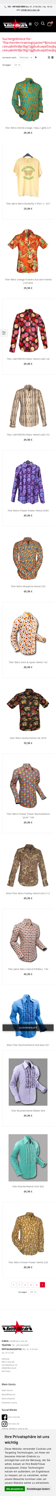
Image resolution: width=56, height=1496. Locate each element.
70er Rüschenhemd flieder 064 (28, 1110)
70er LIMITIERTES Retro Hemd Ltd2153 (28, 434)
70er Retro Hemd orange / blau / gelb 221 (28, 127)
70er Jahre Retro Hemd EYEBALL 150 (28, 969)
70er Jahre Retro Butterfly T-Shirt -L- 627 (28, 203)
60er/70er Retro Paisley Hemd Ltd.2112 (28, 893)
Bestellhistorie (8, 1394)
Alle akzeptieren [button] (14, 1488)
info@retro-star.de (30, 10)
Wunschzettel (8, 1398)
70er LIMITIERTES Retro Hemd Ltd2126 (28, 358)
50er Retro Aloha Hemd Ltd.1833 (28, 737)
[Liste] (52, 58)
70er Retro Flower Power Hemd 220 (28, 1262)
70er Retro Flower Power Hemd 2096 (28, 510)
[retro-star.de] (15, 24)
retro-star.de (13, 1417)
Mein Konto (7, 1390)
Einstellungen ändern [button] (38, 1488)
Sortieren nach (9, 57)
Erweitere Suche (9, 1402)
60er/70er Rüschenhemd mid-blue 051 (28, 1044)
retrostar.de (13, 1423)
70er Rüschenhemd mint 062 (28, 1186)
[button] (36, 24)
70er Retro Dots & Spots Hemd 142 (28, 662)
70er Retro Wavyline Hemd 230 (28, 586)
